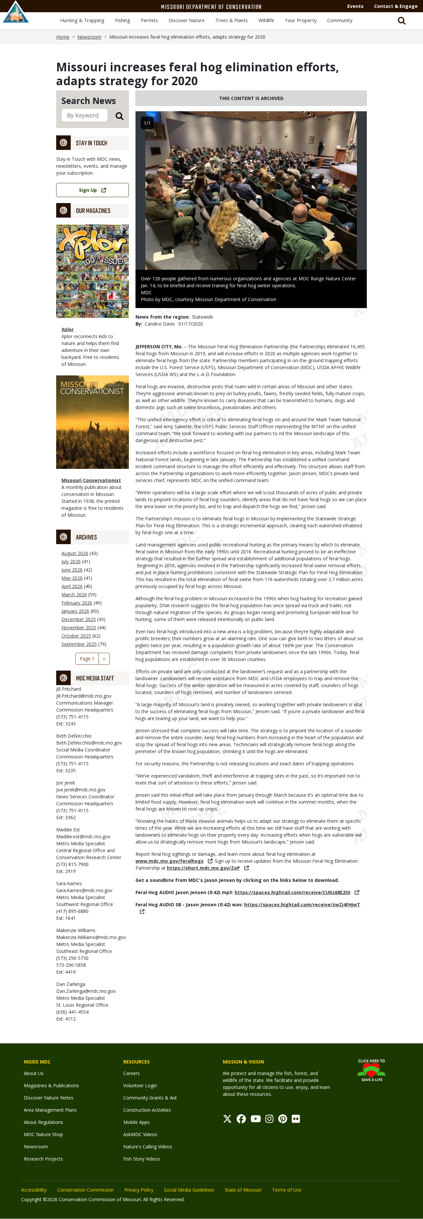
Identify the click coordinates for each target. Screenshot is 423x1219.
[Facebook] (241, 1120)
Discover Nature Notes (48, 1098)
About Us (34, 1073)
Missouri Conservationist (91, 480)
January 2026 (75, 611)
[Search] (116, 116)
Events (355, 6)
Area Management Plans (50, 1110)
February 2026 (76, 603)
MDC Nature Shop (43, 1134)
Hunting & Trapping (82, 20)
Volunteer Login (140, 1085)
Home (62, 37)
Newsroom (89, 37)
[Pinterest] (282, 1120)
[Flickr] (296, 1120)
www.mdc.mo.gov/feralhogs (169, 861)
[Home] (16, 18)
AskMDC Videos (140, 1134)
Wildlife (266, 20)
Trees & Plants (231, 20)
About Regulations (43, 1122)
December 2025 (78, 619)
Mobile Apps (136, 1122)
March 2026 (74, 594)
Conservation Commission (85, 1190)
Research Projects (43, 1159)
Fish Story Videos (141, 1159)
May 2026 (72, 578)
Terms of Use (286, 1190)
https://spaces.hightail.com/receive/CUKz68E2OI (292, 892)
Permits (149, 20)
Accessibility (34, 1190)
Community (339, 20)
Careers (131, 1073)
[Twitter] (227, 1120)
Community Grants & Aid (149, 1098)
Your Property (301, 20)
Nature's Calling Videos (147, 1146)
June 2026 (72, 570)
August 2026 (74, 553)
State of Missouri (243, 1190)
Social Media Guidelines (189, 1190)
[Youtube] (255, 1120)
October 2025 (76, 636)
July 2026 (71, 561)
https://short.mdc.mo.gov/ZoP (203, 868)
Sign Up (88, 190)
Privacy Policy (138, 1190)
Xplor (67, 329)
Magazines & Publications (51, 1085)
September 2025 (79, 644)
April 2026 (72, 586)
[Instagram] (269, 1120)
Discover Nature (187, 20)
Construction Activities (147, 1110)
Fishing (122, 20)
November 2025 (78, 627)
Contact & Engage (396, 6)
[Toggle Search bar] (402, 20)
